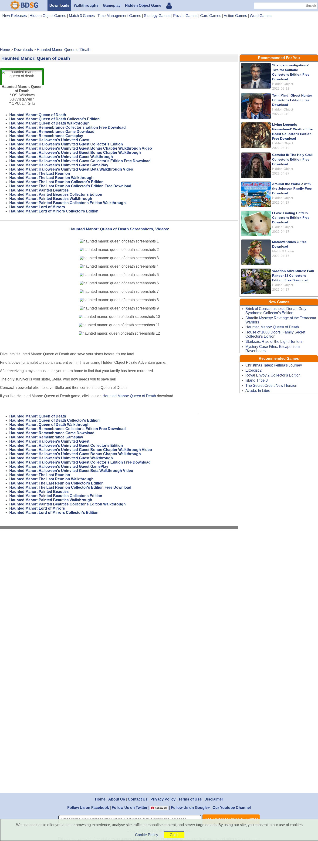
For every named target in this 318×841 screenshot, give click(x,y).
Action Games (235, 16)
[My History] (169, 6)
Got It (174, 835)
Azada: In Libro (257, 391)
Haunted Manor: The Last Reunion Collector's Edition (56, 182)
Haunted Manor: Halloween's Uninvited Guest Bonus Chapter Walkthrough (75, 153)
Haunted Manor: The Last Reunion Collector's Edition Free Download (70, 186)
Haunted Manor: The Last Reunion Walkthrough (51, 178)
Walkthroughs (86, 5)
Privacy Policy (163, 799)
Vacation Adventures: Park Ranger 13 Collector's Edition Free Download (293, 275)
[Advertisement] (159, 34)
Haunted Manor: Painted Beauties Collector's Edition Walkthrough (67, 203)
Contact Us (138, 799)
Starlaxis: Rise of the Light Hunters (273, 341)
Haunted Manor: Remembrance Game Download (52, 132)
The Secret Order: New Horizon (271, 385)
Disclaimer (213, 799)
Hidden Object (282, 84)
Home (100, 799)
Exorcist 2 (253, 370)
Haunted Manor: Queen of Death (37, 115)
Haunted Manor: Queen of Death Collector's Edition (54, 119)
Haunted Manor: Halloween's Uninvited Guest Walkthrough (61, 157)
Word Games (260, 16)
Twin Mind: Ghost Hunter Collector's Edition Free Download (292, 100)
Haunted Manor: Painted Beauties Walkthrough (50, 199)
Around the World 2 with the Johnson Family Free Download (292, 188)
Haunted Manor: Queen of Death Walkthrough (49, 123)
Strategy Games (157, 16)
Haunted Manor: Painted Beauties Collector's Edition (55, 194)
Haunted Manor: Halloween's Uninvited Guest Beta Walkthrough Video (71, 169)
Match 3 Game (283, 251)
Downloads (59, 5)
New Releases (14, 16)
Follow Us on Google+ (190, 808)
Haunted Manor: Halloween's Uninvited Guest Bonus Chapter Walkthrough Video (80, 148)
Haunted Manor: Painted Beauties (39, 190)
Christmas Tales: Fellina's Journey (273, 365)
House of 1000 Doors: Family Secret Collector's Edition (275, 334)
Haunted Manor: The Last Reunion (39, 173)
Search (311, 5)
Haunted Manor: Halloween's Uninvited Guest (49, 140)
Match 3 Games (82, 16)
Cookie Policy (146, 835)
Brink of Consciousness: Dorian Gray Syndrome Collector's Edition (275, 311)
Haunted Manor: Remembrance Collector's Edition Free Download (67, 127)
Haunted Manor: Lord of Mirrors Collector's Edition (53, 211)
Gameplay (112, 5)
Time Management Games (119, 16)
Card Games (210, 16)
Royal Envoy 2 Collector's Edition (273, 375)
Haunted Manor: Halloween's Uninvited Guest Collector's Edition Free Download (80, 161)
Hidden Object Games (48, 16)
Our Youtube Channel (232, 808)
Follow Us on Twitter (129, 808)
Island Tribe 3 (256, 380)
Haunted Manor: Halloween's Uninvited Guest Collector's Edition (66, 144)
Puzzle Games (185, 16)
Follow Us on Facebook (88, 808)
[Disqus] (119, 595)
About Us (116, 799)
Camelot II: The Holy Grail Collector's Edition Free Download (292, 159)
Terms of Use (190, 799)
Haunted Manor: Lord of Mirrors (37, 207)
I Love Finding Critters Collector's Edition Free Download (290, 217)
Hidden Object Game (143, 5)
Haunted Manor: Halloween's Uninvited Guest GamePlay (58, 165)
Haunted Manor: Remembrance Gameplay (46, 136)
